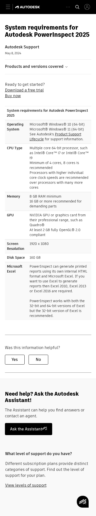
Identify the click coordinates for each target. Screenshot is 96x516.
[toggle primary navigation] (11, 7)
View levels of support (26, 485)
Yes (15, 359)
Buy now (13, 96)
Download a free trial (24, 90)
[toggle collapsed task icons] (68, 7)
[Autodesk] (28, 7)
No (38, 359)
